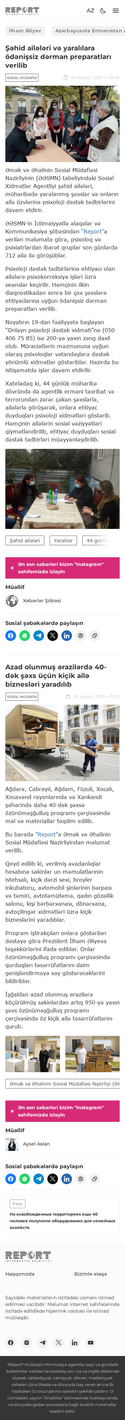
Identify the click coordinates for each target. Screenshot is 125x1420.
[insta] (26, 1342)
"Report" (46, 834)
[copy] (94, 635)
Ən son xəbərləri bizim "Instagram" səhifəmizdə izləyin (61, 568)
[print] (80, 635)
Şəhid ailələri (25, 540)
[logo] (22, 11)
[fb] (10, 635)
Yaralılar (63, 540)
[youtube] (90, 1342)
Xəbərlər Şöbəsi (42, 601)
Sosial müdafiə (22, 78)
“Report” (92, 231)
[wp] (24, 635)
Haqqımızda (19, 1274)
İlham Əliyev (25, 31)
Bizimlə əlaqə (90, 1274)
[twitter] (52, 635)
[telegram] (38, 635)
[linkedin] (66, 635)
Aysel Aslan (36, 1144)
